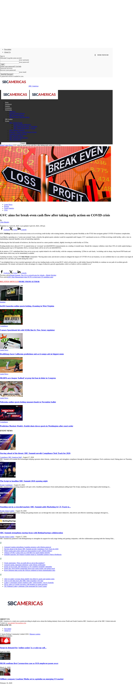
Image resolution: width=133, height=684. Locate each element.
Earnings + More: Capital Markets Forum (22, 132)
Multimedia (8, 110)
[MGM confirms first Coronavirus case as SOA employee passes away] (5, 659)
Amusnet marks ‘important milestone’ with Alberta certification (24, 565)
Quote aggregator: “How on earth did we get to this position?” (24, 563)
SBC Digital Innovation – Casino (24, 128)
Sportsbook (8, 104)
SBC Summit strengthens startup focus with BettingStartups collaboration (31, 533)
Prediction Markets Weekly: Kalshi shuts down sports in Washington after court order (36, 426)
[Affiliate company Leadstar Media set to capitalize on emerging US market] (5, 675)
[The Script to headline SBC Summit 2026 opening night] (8, 477)
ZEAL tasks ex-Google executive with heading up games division (25, 584)
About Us (7, 52)
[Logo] (15, 99)
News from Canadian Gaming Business (26, 543)
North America (9, 208)
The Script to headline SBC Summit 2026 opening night (24, 481)
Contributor (8, 485)
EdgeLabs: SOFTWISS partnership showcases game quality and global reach (29, 568)
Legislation (8, 108)
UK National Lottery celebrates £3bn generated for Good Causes (25, 586)
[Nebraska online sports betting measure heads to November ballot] (11, 396)
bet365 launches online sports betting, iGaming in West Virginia (27, 306)
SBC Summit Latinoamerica (18, 138)
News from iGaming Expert (20, 559)
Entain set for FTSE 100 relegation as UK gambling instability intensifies (28, 567)
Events (7, 121)
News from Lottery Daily (19, 575)
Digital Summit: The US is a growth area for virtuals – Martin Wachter (33, 275)
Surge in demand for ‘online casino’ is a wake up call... (23, 648)
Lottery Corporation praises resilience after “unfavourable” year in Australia (29, 582)
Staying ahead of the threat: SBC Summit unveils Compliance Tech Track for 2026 (35, 453)
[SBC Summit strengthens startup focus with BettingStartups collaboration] (8, 529)
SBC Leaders (8, 119)
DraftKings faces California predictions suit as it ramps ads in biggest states (32, 354)
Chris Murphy (4, 222)
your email (22, 72)
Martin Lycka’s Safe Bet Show (19, 117)
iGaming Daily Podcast (17, 113)
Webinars (12, 111)
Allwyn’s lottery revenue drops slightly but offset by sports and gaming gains (29, 579)
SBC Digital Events (15, 123)
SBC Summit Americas (17, 130)
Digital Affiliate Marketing (22, 125)
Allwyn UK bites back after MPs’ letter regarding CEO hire (23, 581)
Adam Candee (9, 511)
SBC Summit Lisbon (16, 136)
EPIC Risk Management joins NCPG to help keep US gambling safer (30, 277)
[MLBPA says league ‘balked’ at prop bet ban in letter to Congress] (11, 372)
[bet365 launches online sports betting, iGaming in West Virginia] (11, 300)
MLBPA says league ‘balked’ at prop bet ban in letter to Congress (28, 378)
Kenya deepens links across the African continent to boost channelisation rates (29, 570)
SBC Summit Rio (15, 139)
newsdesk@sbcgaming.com (17, 623)
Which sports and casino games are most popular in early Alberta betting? (28, 551)
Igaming (7, 106)
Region (6, 206)
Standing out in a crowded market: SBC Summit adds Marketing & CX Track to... (35, 507)
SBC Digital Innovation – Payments (25, 126)
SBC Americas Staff (15, 457)
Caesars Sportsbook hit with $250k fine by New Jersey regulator (27, 330)
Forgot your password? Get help (10, 66)
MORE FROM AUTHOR (29, 282)
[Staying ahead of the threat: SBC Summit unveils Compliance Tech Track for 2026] (8, 449)
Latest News (8, 145)
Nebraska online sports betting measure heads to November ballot (28, 402)
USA (6, 210)
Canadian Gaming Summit (18, 134)
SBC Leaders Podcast (16, 115)
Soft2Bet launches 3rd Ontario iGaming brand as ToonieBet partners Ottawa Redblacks (33, 554)
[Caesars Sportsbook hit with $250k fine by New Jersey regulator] (11, 324)
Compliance (4, 326)
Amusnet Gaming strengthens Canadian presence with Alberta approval (27, 547)
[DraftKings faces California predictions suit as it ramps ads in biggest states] (11, 348)
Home (7, 102)
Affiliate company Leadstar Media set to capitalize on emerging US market (31, 679)
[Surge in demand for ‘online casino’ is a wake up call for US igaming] (5, 644)
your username (24, 60)
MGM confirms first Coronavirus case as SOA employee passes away (29, 663)
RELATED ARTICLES (9, 282)
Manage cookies (35, 634)
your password (24, 62)
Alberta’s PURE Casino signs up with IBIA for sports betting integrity (27, 553)
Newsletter (7, 49)
